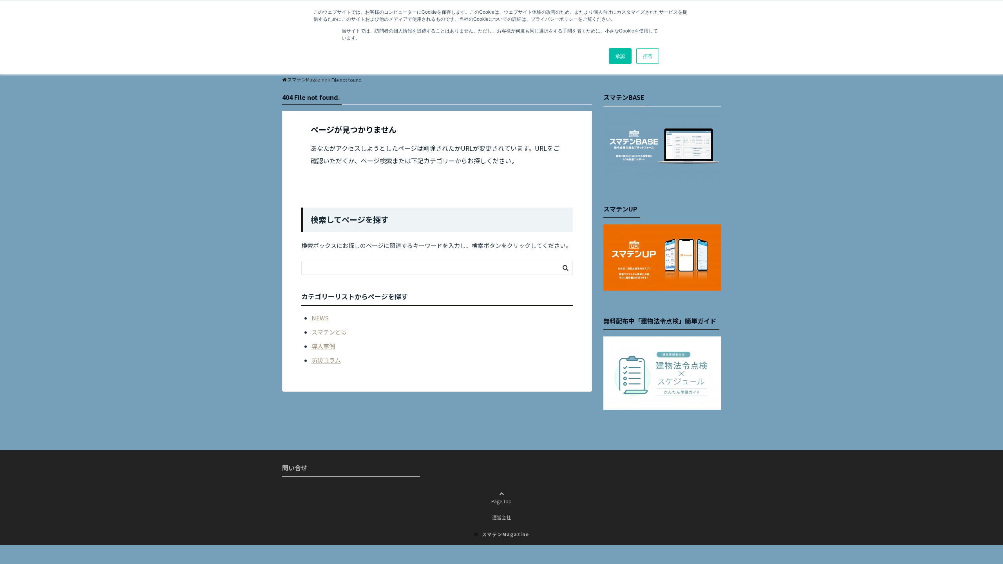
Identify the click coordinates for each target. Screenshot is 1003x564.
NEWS (320, 318)
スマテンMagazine (505, 534)
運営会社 (501, 517)
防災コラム (326, 360)
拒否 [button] (647, 55)
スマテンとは (329, 332)
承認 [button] (620, 55)
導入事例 (323, 346)
